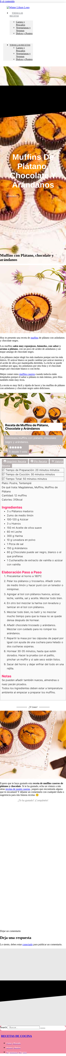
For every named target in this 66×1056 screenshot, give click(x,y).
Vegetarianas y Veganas (23, 29)
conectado (27, 944)
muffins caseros (27, 374)
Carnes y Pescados (20, 23)
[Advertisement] (33, 884)
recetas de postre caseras (17, 789)
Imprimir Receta (16, 461)
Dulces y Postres (24, 33)
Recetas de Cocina (16, 1036)
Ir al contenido (7, 1)
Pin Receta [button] (40, 461)
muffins (34, 337)
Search (3, 1027)
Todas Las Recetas (16, 14)
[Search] (42, 1028)
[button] (18, 38)
